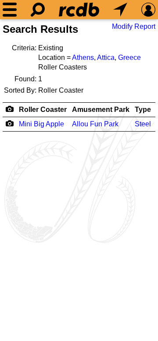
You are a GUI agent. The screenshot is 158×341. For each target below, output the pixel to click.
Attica (106, 57)
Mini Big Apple (41, 124)
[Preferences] (148, 10)
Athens (83, 57)
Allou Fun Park (95, 124)
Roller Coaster (43, 109)
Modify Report (133, 26)
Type (143, 109)
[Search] (38, 10)
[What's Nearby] (120, 10)
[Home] (79, 10)
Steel (143, 124)
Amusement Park (100, 109)
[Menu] (10, 10)
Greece (129, 57)
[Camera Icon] (9, 123)
